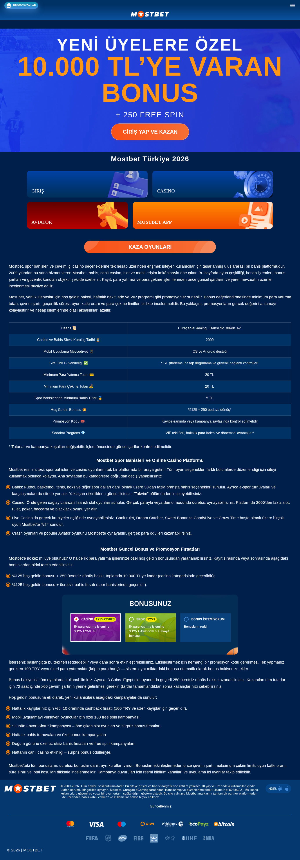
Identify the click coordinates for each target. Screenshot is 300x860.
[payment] (150, 824)
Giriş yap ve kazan (150, 132)
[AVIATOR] (77, 215)
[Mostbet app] (203, 215)
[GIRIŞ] (87, 184)
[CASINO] (212, 184)
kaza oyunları (150, 247)
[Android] (280, 788)
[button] (292, 839)
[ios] (287, 788)
